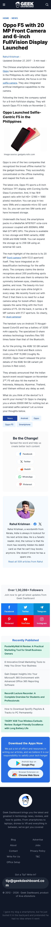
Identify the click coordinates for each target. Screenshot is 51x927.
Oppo (6, 71)
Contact (13, 850)
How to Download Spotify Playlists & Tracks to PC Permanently (24, 710)
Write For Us (13, 856)
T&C (38, 856)
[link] (35, 524)
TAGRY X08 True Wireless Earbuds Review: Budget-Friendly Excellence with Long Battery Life (24, 724)
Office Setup (13, 862)
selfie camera (10, 82)
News (15, 18)
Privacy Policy (37, 850)
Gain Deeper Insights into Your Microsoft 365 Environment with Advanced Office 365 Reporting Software (22, 679)
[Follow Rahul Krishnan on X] (40, 524)
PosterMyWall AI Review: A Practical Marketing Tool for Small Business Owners (24, 650)
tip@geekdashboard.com (25, 883)
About (13, 845)
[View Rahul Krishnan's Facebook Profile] (35, 524)
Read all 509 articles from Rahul (25, 561)
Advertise (38, 839)
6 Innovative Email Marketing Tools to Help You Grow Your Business (25, 664)
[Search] (47, 4)
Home (6, 18)
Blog (13, 839)
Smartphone (24, 424)
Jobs (37, 845)
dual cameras (13, 316)
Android (24, 418)
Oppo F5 (9, 424)
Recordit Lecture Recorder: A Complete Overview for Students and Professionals (24, 697)
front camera (14, 257)
